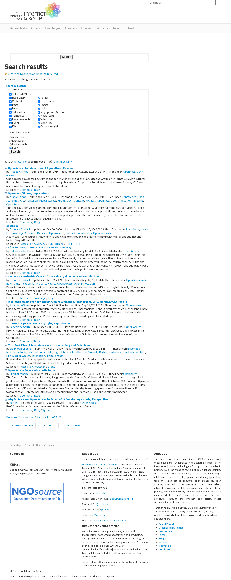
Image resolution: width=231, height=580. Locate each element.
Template (18, 115)
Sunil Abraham (19, 374)
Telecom (118, 28)
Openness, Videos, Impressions (28, 193)
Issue (15, 108)
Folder (44, 97)
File (14, 126)
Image (44, 105)
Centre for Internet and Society (109, 520)
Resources (11, 226)
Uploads (47, 410)
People (163, 538)
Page (15, 105)
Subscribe (100, 493)
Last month (19, 144)
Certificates (165, 549)
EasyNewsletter (22, 119)
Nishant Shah (18, 197)
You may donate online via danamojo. (102, 464)
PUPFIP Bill (73, 244)
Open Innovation (121, 200)
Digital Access (47, 200)
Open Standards (136, 280)
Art (22, 200)
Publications (56, 244)
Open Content (75, 200)
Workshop (31, 200)
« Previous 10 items (17, 417)
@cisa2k (105, 509)
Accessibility (18, 28)
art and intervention (132, 352)
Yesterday (18, 137)
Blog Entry (18, 97)
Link (43, 108)
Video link (46, 123)
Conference (129, 197)
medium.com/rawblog (121, 498)
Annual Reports (167, 524)
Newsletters (165, 531)
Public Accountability (79, 233)
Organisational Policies (171, 527)
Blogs (51, 298)
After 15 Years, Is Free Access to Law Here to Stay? (40, 247)
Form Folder (48, 101)
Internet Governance (94, 28)
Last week (18, 140)
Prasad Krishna (19, 171)
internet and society (40, 352)
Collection (18, 101)
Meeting (138, 200)
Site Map (15, 445)
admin (14, 402)
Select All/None (22, 94)
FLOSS (61, 200)
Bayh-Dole (132, 229)
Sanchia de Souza (20, 305)
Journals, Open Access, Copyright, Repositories (39, 323)
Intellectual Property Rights (38, 283)
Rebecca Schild (19, 251)
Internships (165, 545)
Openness (70, 28)
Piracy (10, 356)
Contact (49, 445)
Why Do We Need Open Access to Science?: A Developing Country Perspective (58, 399)
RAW (131, 28)
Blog (37, 189)
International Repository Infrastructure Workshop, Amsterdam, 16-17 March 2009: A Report (67, 301)
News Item (47, 115)
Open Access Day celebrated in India (31, 370)
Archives (91, 200)
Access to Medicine (36, 233)
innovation (38, 356)
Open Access (14, 204)
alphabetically (63, 161)
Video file (46, 119)
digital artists (54, 356)
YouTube (114, 352)
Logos (162, 534)
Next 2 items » (38, 417)
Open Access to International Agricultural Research (41, 168)
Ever (15, 148)
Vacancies (164, 542)
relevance (20, 161)
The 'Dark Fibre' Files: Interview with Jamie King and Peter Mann (49, 345)
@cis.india (99, 515)
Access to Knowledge (45, 28)
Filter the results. (16, 86)
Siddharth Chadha (21, 348)
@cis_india (102, 504)
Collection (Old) (50, 126)
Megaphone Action (52, 112)
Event (15, 123)
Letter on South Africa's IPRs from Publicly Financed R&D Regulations (53, 276)
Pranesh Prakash (20, 229)
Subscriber (18, 112)
